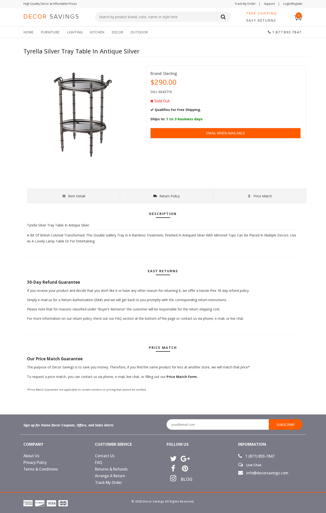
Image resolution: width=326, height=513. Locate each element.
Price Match (262, 196)
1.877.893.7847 (286, 32)
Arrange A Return (110, 475)
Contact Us (105, 455)
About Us (31, 455)
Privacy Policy (35, 462)
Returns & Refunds (111, 469)
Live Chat (253, 465)
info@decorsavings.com (266, 473)
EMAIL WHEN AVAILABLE (225, 133)
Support (272, 4)
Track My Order (247, 4)
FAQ (98, 462)
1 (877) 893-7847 (259, 456)
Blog (185, 479)
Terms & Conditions (40, 469)
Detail (76, 196)
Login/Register (293, 4)
